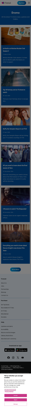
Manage (16, 404)
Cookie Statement (10, 390)
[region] (15, 390)
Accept (16, 395)
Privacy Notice (9, 391)
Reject (15, 399)
